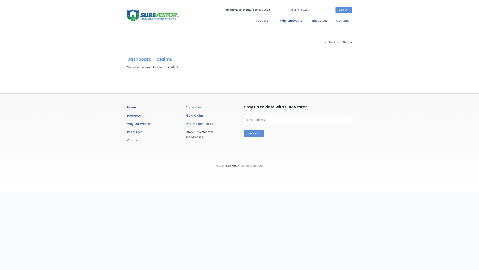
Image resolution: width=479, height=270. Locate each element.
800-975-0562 (194, 137)
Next (346, 42)
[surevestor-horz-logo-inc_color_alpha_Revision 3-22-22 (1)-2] (153, 11)
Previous (334, 42)
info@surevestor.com (238, 9)
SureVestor (232, 165)
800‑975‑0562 (261, 9)
